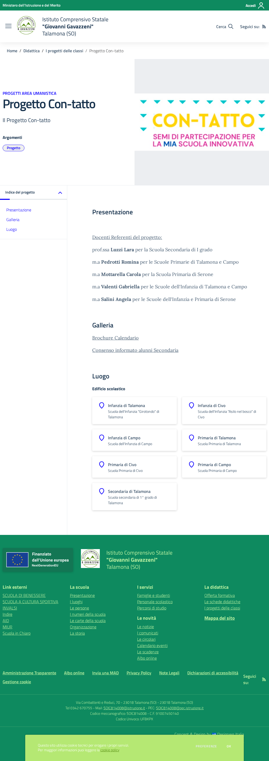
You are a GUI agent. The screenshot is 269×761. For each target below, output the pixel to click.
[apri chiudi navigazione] (8, 26)
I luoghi (76, 601)
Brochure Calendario (115, 338)
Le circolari (146, 639)
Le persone (79, 608)
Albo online (147, 658)
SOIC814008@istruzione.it (124, 708)
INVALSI (10, 608)
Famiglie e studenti (153, 595)
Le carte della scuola (88, 620)
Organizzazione (83, 627)
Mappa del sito (219, 618)
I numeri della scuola (88, 614)
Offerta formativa (219, 595)
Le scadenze (148, 652)
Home (12, 51)
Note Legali (169, 673)
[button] (33, 192)
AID (6, 620)
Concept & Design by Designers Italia (209, 734)
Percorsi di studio (151, 608)
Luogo (11, 229)
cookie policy (109, 750)
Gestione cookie (17, 682)
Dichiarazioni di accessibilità (212, 673)
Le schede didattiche (222, 601)
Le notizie (145, 626)
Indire (7, 614)
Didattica (31, 51)
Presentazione (18, 210)
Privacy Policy (139, 673)
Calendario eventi (152, 645)
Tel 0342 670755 (78, 708)
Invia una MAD (105, 673)
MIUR (7, 627)
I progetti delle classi (64, 51)
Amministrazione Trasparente (29, 673)
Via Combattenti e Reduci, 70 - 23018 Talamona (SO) (116, 702)
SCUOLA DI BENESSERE (24, 595)
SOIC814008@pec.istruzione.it (180, 708)
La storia (77, 633)
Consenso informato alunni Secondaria (135, 350)
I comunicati (147, 633)
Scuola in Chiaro (16, 633)
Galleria (12, 219)
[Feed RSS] (264, 26)
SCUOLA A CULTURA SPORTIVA (30, 601)
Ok (229, 746)
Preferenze (206, 746)
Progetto (13, 147)
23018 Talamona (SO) (176, 702)
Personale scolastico (155, 601)
